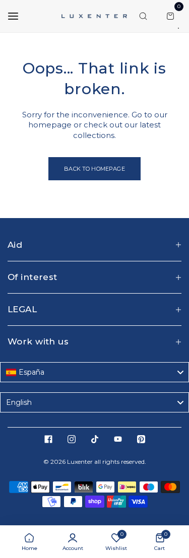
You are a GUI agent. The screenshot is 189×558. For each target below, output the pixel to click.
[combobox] (94, 372)
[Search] (143, 16)
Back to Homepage (94, 168)
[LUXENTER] (94, 16)
